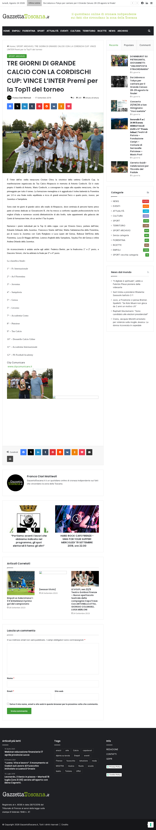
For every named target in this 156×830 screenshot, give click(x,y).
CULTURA (75, 31)
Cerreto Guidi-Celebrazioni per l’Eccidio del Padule (139, 167)
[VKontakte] (54, 106)
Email (10, 691)
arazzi (58, 750)
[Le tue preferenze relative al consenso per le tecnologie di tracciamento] (151, 825)
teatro (58, 771)
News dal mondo (121, 272)
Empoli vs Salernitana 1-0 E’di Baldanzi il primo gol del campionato (20, 601)
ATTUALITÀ (52, 31)
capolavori (87, 750)
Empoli (77, 755)
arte (67, 750)
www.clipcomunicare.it (20, 366)
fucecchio (71, 761)
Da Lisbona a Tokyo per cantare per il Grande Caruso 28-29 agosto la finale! (139, 85)
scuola (91, 766)
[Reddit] (47, 106)
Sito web (59, 691)
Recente (113, 45)
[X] (17, 106)
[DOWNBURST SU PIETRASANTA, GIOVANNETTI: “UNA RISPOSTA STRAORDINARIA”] (119, 60)
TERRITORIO (89, 31)
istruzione (83, 761)
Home (12, 46)
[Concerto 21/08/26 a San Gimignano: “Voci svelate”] (119, 105)
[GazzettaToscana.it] (26, 16)
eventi (86, 755)
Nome (10, 678)
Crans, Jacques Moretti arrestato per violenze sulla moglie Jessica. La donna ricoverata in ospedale (130, 322)
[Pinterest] (39, 106)
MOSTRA (60, 766)
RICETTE (102, 31)
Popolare (129, 45)
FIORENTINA (28, 31)
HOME (6, 31)
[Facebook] (10, 106)
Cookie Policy (115, 775)
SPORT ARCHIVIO (25, 46)
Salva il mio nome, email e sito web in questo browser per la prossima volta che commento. (54, 704)
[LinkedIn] (25, 106)
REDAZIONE (112, 749)
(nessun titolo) (47, 589)
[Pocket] (69, 106)
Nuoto (81, 766)
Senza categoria (121, 235)
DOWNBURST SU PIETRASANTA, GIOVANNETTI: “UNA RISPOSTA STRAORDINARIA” (139, 63)
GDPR (109, 759)
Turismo (68, 771)
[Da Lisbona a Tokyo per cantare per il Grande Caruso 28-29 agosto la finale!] (119, 81)
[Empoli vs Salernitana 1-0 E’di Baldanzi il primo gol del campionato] (21, 583)
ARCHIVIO (122, 31)
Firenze (59, 761)
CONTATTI (111, 754)
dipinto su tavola (63, 755)
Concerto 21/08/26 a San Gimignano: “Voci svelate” (67, 3)
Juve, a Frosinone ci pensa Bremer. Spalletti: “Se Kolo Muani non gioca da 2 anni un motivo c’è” (130, 303)
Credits (64, 824)
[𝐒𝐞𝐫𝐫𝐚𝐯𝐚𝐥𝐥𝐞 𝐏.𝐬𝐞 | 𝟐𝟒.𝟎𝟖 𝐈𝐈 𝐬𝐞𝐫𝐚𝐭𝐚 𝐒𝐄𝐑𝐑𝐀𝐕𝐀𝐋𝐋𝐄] (119, 123)
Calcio (76, 750)
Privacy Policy (115, 767)
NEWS (112, 31)
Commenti (145, 45)
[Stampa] (10, 459)
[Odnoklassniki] (61, 106)
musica (71, 766)
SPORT (40, 31)
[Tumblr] (32, 106)
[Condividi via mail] (89, 452)
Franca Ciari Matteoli (21, 98)
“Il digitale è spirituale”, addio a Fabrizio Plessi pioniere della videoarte (128, 284)
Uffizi (78, 771)
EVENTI (64, 31)
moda (94, 761)
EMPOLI (16, 31)
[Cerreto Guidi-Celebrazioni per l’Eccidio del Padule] (119, 167)
